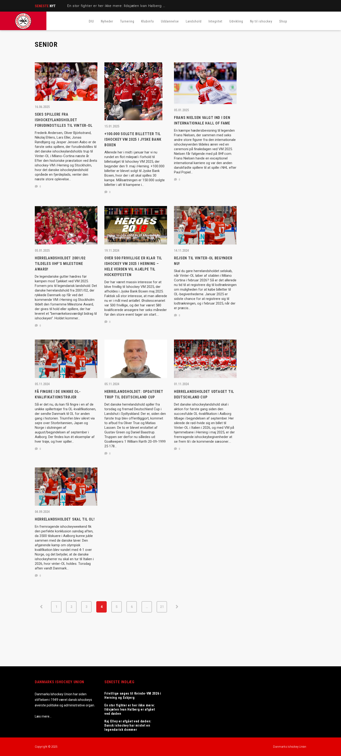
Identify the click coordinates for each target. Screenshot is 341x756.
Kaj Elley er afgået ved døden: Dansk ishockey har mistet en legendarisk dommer (127, 725)
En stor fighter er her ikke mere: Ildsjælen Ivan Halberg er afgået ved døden (133, 6)
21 (162, 607)
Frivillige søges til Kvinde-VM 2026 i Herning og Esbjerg (132, 695)
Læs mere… (43, 716)
